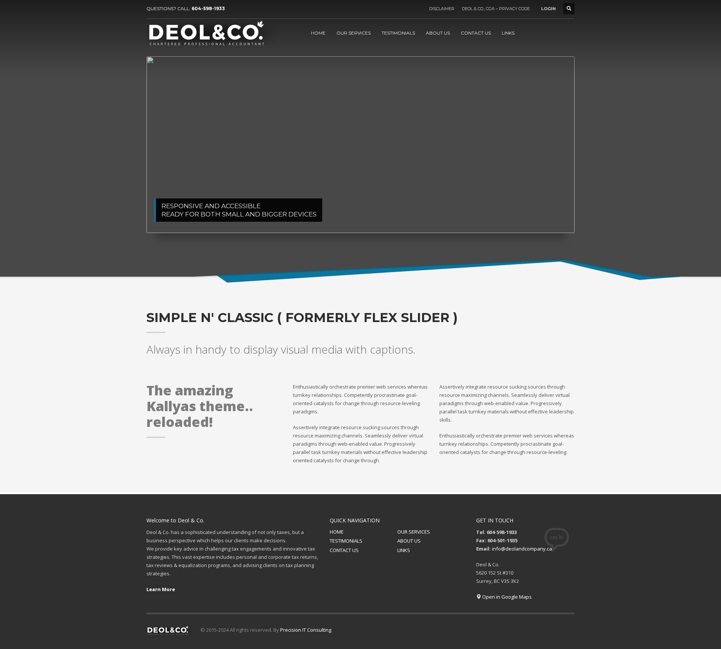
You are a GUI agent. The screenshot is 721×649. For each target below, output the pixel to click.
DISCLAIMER (441, 8)
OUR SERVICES (413, 531)
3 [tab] (507, 217)
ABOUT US (409, 540)
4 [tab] (547, 217)
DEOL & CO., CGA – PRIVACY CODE (496, 8)
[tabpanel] (360, 144)
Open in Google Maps (506, 596)
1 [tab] (427, 217)
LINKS (403, 550)
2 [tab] (467, 217)
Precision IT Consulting (305, 629)
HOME (337, 531)
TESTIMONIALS (346, 540)
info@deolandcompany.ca (522, 548)
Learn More (160, 589)
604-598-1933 (208, 8)
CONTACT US (344, 550)
